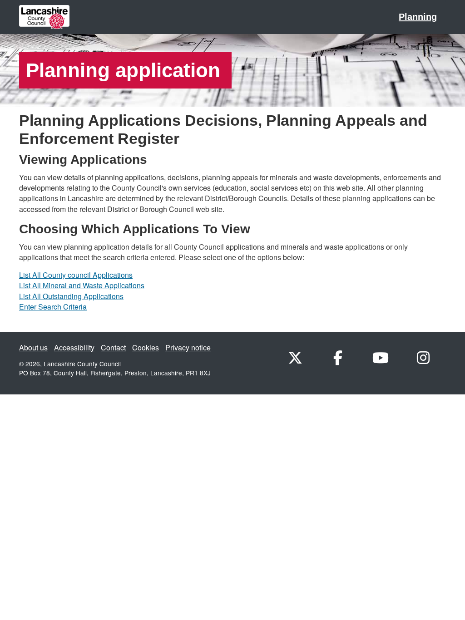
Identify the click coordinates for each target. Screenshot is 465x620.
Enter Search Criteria (53, 306)
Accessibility (74, 347)
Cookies (145, 347)
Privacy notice (188, 347)
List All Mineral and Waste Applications (81, 285)
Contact (113, 347)
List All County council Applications (76, 275)
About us (33, 347)
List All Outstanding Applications (71, 296)
